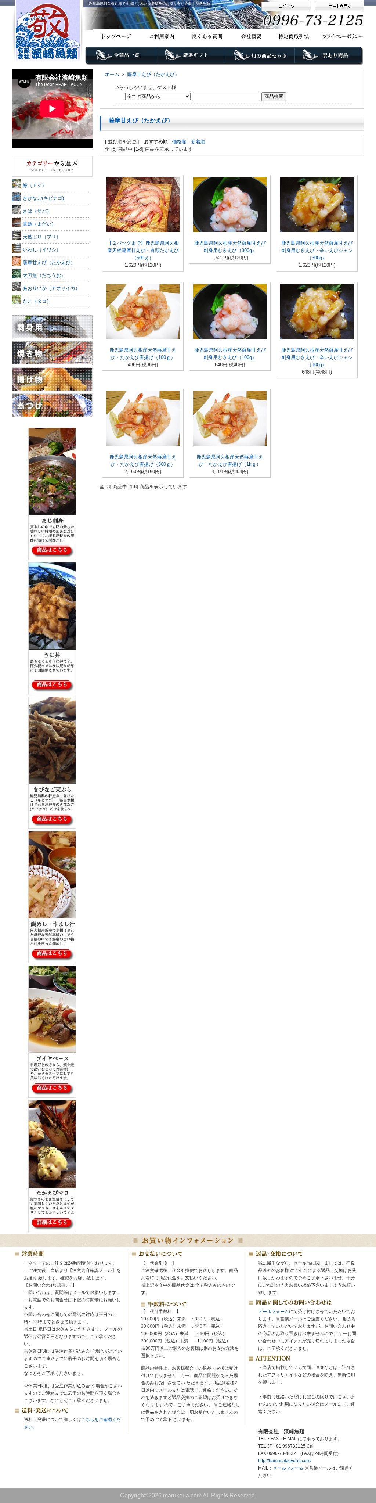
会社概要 (250, 36)
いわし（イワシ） (42, 249)
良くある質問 (205, 36)
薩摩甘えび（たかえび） (153, 74)
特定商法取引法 (295, 36)
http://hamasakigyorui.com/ (284, 1460)
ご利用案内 (160, 36)
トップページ (115, 36)
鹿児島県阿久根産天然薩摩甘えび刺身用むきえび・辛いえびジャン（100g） (317, 357)
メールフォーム (273, 1311)
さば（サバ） (37, 211)
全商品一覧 (120, 57)
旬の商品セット (260, 57)
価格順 (179, 141)
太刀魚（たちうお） (44, 275)
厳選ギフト (190, 57)
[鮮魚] (52, 166)
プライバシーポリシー (339, 36)
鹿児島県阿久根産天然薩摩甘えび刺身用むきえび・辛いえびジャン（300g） (317, 250)
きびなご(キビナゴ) (43, 198)
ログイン (286, 6)
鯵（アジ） (35, 185)
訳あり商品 (330, 57)
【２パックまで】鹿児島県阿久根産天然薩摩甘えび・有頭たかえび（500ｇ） (143, 250)
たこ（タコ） (37, 301)
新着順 (198, 141)
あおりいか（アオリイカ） (51, 288)
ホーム (112, 74)
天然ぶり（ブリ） (42, 237)
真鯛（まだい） (39, 224)
